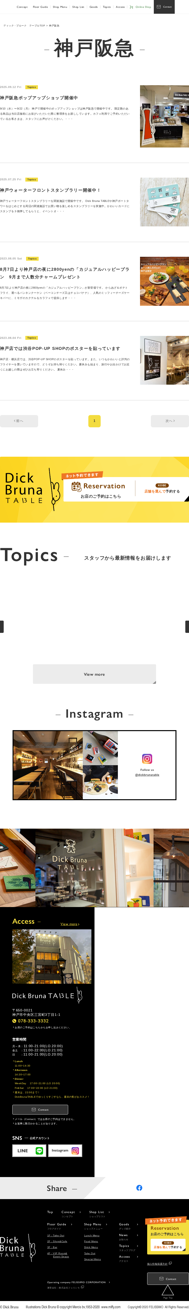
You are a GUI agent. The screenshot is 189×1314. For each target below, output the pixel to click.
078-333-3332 (33, 1021)
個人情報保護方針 (157, 1264)
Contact (167, 6)
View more (94, 674)
